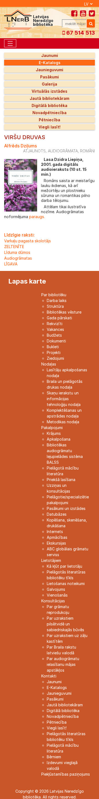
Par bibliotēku (53, 294)
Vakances (55, 329)
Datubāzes (57, 514)
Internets (55, 531)
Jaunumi (49, 55)
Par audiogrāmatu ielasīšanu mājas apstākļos (63, 664)
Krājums (54, 433)
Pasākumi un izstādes (66, 508)
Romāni (87, 151)
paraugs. (36, 216)
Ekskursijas (56, 543)
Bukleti (53, 346)
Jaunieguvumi (49, 69)
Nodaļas (48, 364)
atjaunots (34, 151)
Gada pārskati (59, 317)
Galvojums (56, 589)
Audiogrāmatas (18, 258)
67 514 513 (80, 32)
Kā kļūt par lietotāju (64, 566)
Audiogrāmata (63, 151)
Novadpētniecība (49, 112)
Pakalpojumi (52, 427)
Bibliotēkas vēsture (64, 312)
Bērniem (54, 756)
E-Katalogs (50, 62)
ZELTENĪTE (14, 246)
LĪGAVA (11, 264)
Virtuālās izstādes (49, 91)
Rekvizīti (54, 323)
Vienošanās (57, 595)
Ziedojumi (55, 358)
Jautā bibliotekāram (49, 98)
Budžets (54, 335)
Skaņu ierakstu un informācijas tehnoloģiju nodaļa (64, 399)
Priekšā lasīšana (61, 479)
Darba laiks (57, 300)
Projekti (54, 352)
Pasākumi (49, 77)
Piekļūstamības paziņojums (65, 774)
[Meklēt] (91, 23)
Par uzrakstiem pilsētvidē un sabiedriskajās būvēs (65, 624)
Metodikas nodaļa (63, 421)
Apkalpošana (58, 439)
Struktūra (55, 306)
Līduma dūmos (17, 252)
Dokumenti (56, 341)
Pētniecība (49, 119)
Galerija (49, 84)
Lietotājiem (51, 560)
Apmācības (57, 537)
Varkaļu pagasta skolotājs (27, 240)
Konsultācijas (53, 600)
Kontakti (48, 676)
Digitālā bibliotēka (49, 105)
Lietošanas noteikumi (66, 583)
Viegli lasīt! (49, 127)
